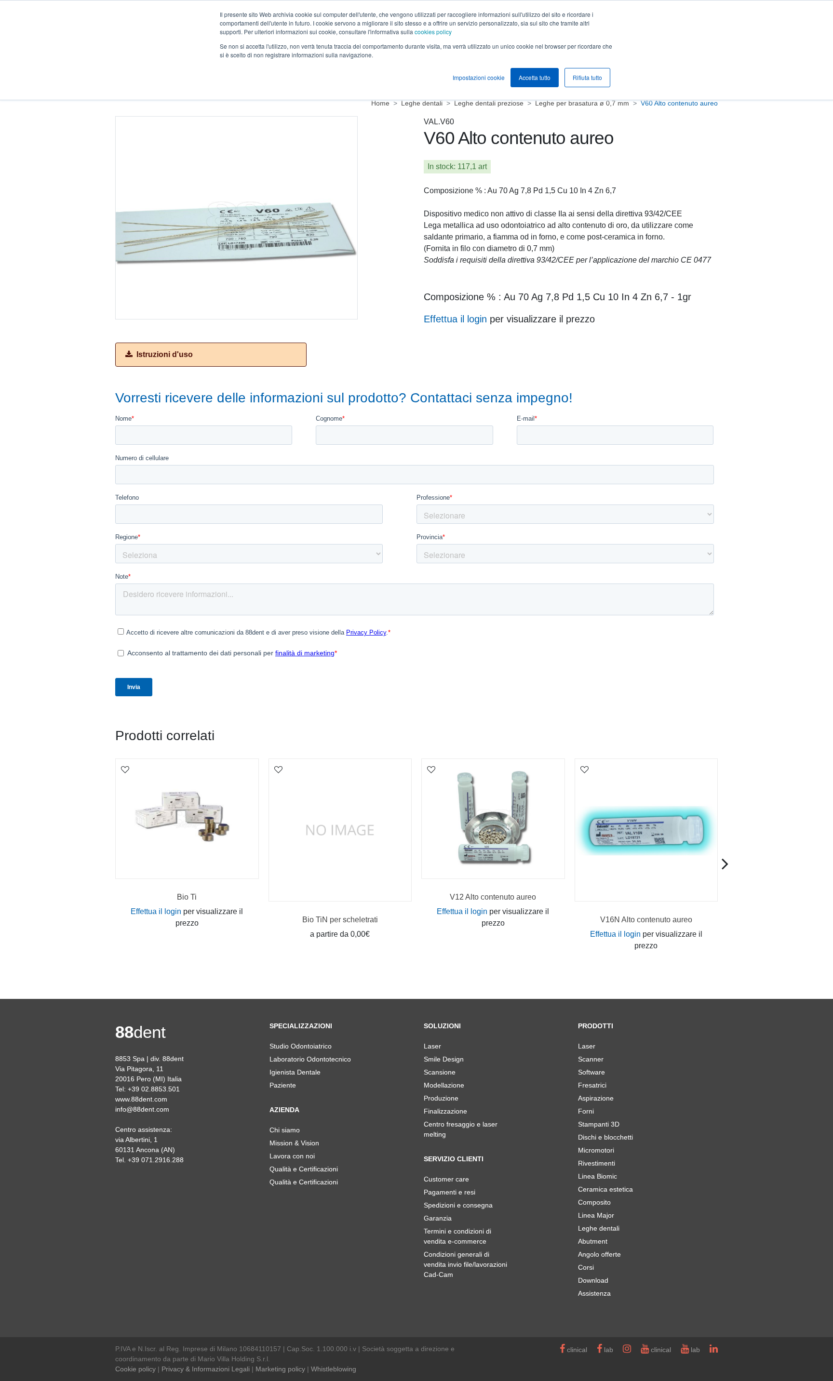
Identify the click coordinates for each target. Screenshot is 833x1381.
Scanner (591, 1059)
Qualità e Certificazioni (303, 1169)
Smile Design (444, 1059)
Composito (594, 1202)
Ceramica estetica (605, 1189)
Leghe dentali (598, 1228)
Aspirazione (596, 1098)
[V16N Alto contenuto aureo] (646, 830)
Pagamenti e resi (449, 1192)
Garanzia (438, 1218)
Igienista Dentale (295, 1072)
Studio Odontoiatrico (300, 1046)
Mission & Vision (294, 1143)
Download (593, 1280)
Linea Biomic (597, 1176)
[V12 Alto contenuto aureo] (493, 818)
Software (591, 1072)
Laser (432, 1046)
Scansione (440, 1072)
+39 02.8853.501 (154, 1089)
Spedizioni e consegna (458, 1205)
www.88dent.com (141, 1099)
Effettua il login (455, 319)
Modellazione (444, 1085)
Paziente (282, 1085)
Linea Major (596, 1215)
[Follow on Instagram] (627, 1350)
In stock (441, 166)
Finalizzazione (445, 1111)
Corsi (586, 1267)
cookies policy (433, 31)
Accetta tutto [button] (535, 77)
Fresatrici (592, 1085)
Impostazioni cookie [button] (479, 77)
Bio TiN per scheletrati (340, 920)
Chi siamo (284, 1130)
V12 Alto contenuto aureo (493, 897)
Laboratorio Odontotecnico (310, 1059)
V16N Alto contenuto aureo (646, 920)
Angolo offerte (599, 1254)
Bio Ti (187, 897)
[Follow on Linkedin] (714, 1350)
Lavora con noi (292, 1156)
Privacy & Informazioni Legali (205, 1369)
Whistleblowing (333, 1369)
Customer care (446, 1179)
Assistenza (594, 1293)
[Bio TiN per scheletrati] (340, 830)
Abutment (592, 1241)
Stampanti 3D (598, 1124)
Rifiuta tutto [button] (587, 77)
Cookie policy (135, 1369)
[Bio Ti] (187, 818)
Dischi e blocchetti (605, 1137)
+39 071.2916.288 (156, 1160)
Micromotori (596, 1150)
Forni (586, 1111)
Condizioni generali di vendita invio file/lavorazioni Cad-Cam (465, 1264)
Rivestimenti (596, 1163)
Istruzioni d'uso (163, 354)
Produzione (441, 1098)
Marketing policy (280, 1369)
